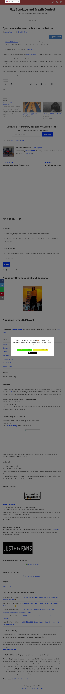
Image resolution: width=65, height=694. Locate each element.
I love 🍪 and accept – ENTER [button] (24, 349)
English (10, 1)
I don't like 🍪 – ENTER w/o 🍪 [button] (40, 349)
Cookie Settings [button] (32, 352)
